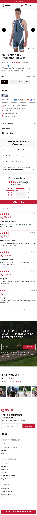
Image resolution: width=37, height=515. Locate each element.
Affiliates (4, 450)
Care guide (6, 128)
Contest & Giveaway (8, 476)
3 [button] (19, 310)
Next (33, 30)
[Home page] (5, 5)
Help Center (5, 479)
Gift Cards (4, 469)
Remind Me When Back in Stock (18, 512)
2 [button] (16, 310)
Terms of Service (7, 491)
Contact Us (5, 488)
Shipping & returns (8, 133)
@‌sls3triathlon (15, 382)
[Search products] (29, 5)
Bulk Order (4, 498)
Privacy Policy (6, 495)
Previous (4, 30)
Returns (3, 466)
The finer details (7, 123)
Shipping (4, 463)
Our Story (4, 444)
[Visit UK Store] (22, 6)
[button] (16, 62)
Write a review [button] (18, 202)
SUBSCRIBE (28, 346)
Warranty (4, 472)
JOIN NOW (28, 426)
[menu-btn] (34, 5)
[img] (4, 214)
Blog (2, 453)
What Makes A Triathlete (9, 447)
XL (28, 82)
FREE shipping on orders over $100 (18, 1)
